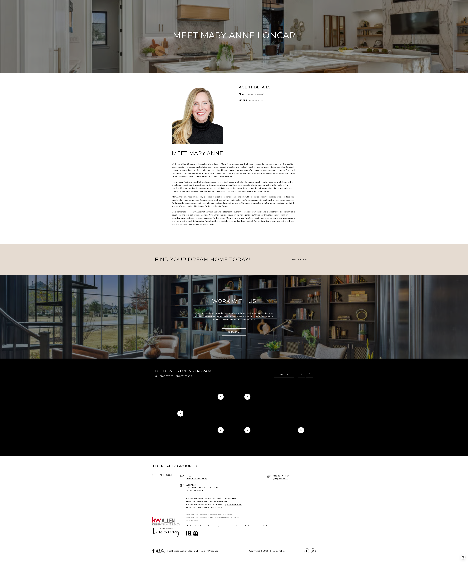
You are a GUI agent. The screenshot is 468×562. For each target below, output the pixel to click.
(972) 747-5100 (229, 498)
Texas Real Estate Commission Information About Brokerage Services (212, 517)
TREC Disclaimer (192, 520)
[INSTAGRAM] (313, 550)
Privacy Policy (277, 550)
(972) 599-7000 (234, 504)
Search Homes (299, 259)
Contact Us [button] (234, 332)
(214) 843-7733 (256, 100)
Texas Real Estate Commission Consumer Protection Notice (209, 514)
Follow (284, 374)
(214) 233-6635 (280, 479)
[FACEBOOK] (306, 550)
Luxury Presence (209, 550)
